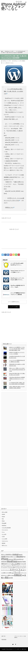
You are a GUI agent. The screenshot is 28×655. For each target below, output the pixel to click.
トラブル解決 (9, 572)
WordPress (4, 60)
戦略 (23, 575)
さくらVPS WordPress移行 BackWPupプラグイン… (17, 264)
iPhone (3, 520)
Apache (3, 516)
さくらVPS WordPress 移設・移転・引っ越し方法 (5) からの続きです (13, 91)
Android (3, 514)
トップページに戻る (14, 306)
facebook (21, 2)
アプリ (14, 566)
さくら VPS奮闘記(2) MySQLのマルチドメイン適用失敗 (18, 293)
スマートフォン (17, 569)
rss (17, 2)
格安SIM (3, 543)
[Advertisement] (14, 31)
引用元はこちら (9, 207)
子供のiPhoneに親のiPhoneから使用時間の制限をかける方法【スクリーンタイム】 (17, 379)
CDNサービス (13, 556)
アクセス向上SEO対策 (6, 527)
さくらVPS (9, 60)
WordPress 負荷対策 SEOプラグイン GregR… (18, 286)
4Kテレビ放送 (4, 512)
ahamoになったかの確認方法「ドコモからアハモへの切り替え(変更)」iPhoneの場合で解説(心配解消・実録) (17, 349)
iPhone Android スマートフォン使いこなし (13, 6)
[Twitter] (13, 644)
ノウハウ (16, 572)
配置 (12, 577)
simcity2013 (18, 559)
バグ (22, 572)
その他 (3, 536)
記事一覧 (3, 636)
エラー (18, 566)
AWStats (8, 556)
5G (11, 554)
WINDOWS (4, 561)
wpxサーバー (7, 563)
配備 (9, 577)
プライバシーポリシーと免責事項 (20, 637)
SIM (15, 559)
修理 (13, 575)
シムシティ (5, 567)
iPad (3, 518)
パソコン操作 (4, 538)
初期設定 (23, 60)
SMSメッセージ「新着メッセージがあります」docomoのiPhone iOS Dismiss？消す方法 (17, 370)
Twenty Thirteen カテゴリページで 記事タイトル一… (18, 271)
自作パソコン (4, 545)
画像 (4, 577)
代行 (11, 575)
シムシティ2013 (11, 567)
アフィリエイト (5, 529)
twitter (19, 2)
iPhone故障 (4, 523)
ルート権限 (7, 575)
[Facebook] (15, 644)
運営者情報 (4, 639)
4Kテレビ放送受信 (6, 554)
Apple (3, 556)
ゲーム (3, 532)
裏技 (7, 578)
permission (10, 559)
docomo (19, 556)
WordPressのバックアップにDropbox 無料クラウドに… (17, 279)
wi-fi (22, 559)
